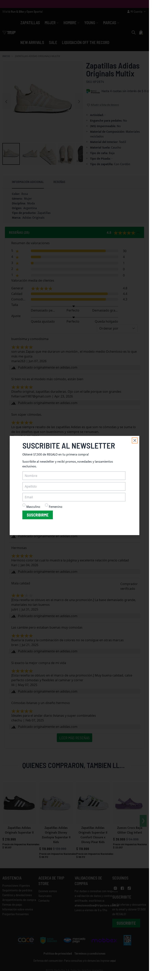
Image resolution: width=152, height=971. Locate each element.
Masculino (33, 507)
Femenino (55, 507)
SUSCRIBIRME (37, 515)
